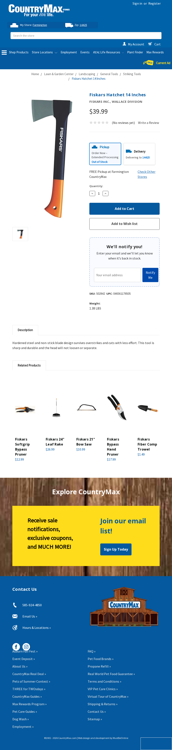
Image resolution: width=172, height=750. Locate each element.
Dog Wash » (20, 719)
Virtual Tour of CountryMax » (108, 696)
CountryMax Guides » (27, 696)
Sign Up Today (116, 549)
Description (25, 330)
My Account (136, 44)
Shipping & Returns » (102, 704)
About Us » (19, 666)
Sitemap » (95, 719)
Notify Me (150, 275)
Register (154, 3)
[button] (105, 154)
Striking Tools (132, 74)
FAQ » (91, 651)
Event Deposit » (23, 659)
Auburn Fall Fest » (25, 651)
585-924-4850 (32, 605)
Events (85, 52)
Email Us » (29, 616)
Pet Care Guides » (24, 711)
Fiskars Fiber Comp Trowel (147, 444)
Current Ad (163, 63)
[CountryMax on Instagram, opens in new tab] (24, 645)
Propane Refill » (99, 666)
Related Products (29, 365)
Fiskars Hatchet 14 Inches (89, 79)
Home (35, 74)
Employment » (23, 726)
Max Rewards (155, 52)
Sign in (137, 3)
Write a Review (148, 123)
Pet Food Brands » (100, 659)
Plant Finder (135, 52)
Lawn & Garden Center (59, 74)
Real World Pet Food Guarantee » (111, 674)
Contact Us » (97, 711)
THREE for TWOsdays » (28, 689)
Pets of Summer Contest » (31, 681)
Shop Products (18, 52)
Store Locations (42, 52)
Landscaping (87, 74)
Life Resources (107, 52)
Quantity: (96, 186)
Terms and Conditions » (104, 681)
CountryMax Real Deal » (29, 674)
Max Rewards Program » (29, 704)
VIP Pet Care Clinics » (103, 689)
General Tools (109, 74)
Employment (69, 52)
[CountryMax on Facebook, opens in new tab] (14, 645)
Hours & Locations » (36, 627)
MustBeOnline (120, 738)
